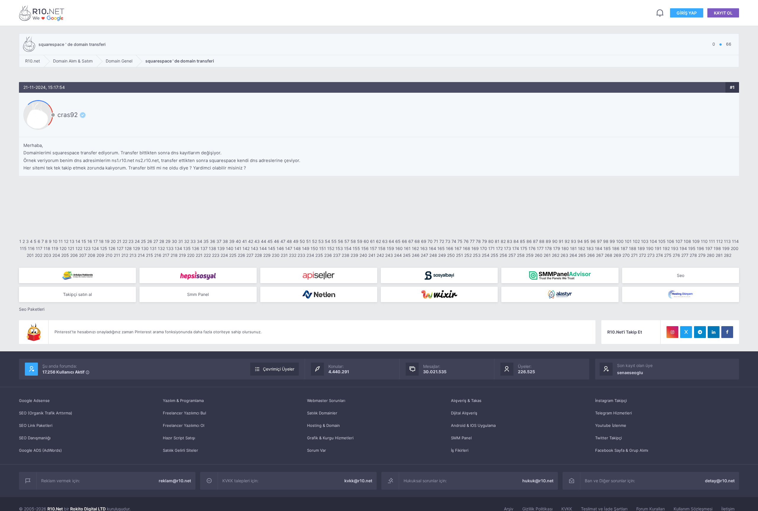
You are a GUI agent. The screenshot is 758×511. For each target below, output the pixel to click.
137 (204, 248)
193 (674, 248)
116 (31, 248)
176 (532, 248)
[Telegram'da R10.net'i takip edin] (700, 332)
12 (66, 241)
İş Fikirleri (459, 450)
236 (328, 255)
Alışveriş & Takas (466, 400)
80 (491, 241)
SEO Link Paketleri (35, 425)
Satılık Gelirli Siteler (180, 450)
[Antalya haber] (77, 275)
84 (516, 241)
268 (608, 255)
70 (430, 241)
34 (199, 241)
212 (124, 255)
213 (132, 255)
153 (339, 248)
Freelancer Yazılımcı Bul (184, 413)
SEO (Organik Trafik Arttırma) (45, 413)
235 (319, 255)
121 (71, 248)
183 (590, 248)
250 (451, 255)
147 (288, 248)
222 (207, 255)
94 (580, 241)
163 (424, 248)
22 (125, 241)
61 (372, 241)
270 (626, 255)
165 (441, 248)
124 (95, 248)
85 (522, 241)
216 (157, 255)
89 (548, 241)
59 (359, 241)
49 (295, 241)
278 (693, 255)
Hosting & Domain (323, 425)
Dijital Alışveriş (464, 413)
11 (61, 241)
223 (215, 255)
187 (624, 248)
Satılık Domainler (322, 413)
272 (642, 255)
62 (378, 241)
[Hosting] (318, 294)
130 (145, 248)
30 (174, 241)
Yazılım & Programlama (183, 400)
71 (436, 241)
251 (459, 255)
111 (712, 241)
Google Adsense (34, 400)
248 (433, 255)
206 (74, 255)
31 (180, 241)
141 (238, 248)
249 (442, 255)
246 (416, 255)
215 (149, 255)
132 (161, 248)
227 (249, 255)
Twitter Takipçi (608, 437)
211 (117, 255)
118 (47, 248)
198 (717, 248)
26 (149, 241)
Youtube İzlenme (610, 425)
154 (347, 248)
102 (636, 241)
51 (308, 241)
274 (659, 255)
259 (530, 255)
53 (321, 241)
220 (191, 255)
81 (497, 241)
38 (225, 241)
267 (599, 255)
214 (141, 255)
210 (109, 255)
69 (423, 241)
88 (542, 241)
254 (485, 255)
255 (494, 255)
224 (224, 255)
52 (314, 241)
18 (101, 241)
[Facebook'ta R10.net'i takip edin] (727, 332)
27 (155, 241)
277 (684, 255)
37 (218, 241)
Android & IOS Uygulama (473, 425)
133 (170, 248)
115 (23, 248)
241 (371, 255)
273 (651, 255)
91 (561, 241)
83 (509, 241)
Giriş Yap (687, 12)
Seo (680, 275)
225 (233, 255)
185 (607, 248)
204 (56, 255)
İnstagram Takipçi (611, 400)
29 (168, 241)
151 (322, 248)
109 (696, 241)
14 (78, 241)
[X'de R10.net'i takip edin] (686, 332)
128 (128, 248)
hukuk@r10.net (537, 480)
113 (727, 241)
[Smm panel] (559, 275)
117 (39, 248)
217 (166, 255)
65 (398, 241)
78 (478, 241)
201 (30, 255)
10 (55, 241)
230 (276, 255)
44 (263, 241)
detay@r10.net (720, 480)
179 (556, 248)
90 (555, 241)
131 (153, 248)
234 (310, 255)
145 (271, 248)
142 (246, 248)
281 (719, 255)
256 (503, 255)
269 (617, 255)
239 (354, 255)
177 (540, 248)
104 (653, 241)
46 (276, 241)
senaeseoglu (630, 372)
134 (178, 248)
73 (447, 241)
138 (212, 248)
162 (415, 248)
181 (573, 248)
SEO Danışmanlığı (35, 437)
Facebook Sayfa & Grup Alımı (621, 450)
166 (449, 248)
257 (512, 255)
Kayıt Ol (723, 12)
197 (708, 248)
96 (593, 241)
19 (107, 241)
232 (292, 255)
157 (373, 248)
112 (719, 241)
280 (710, 255)
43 (257, 241)
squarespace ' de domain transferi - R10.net (42, 13)
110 (704, 241)
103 (644, 241)
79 (484, 241)
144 (263, 248)
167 (458, 248)
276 (676, 255)
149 (305, 248)
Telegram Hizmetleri (613, 413)
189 (641, 248)
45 (270, 241)
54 (327, 241)
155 (356, 248)
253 (477, 255)
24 (137, 241)
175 (523, 248)
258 (521, 255)
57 (346, 241)
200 (734, 248)
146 (280, 248)
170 (483, 248)
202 (38, 255)
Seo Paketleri (31, 309)
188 (632, 248)
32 (186, 241)
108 (687, 241)
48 (289, 241)
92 (567, 241)
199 (726, 248)
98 (605, 241)
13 (72, 241)
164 (432, 248)
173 (507, 248)
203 (47, 255)
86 (529, 241)
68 (417, 241)
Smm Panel (198, 294)
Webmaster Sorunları (326, 400)
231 (284, 255)
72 (441, 241)
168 (466, 248)
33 (193, 241)
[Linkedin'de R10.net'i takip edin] (714, 332)
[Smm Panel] (197, 275)
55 (334, 241)
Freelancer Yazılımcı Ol (183, 425)
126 (111, 248)
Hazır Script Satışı (179, 437)
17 (95, 241)
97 (599, 241)
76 (466, 241)
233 (301, 255)
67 (410, 241)
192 (666, 248)
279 (702, 255)
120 (63, 248)
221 (199, 255)
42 (250, 241)
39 (232, 241)
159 (390, 248)
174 (515, 248)
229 (267, 255)
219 (182, 255)
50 (302, 241)
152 (330, 248)
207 (82, 255)
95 (586, 241)
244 (398, 255)
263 (564, 255)
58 (353, 241)
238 (345, 255)
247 (424, 255)
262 (555, 255)
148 (297, 248)
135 (187, 248)
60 (366, 241)
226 (241, 255)
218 (174, 255)
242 (380, 255)
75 (459, 241)
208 (91, 255)
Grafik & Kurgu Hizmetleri (330, 437)
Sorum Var (316, 450)
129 (136, 248)
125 (103, 248)
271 (634, 255)
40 (238, 241)
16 (89, 241)
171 (491, 248)
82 (503, 241)
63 (385, 241)
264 (573, 255)
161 (407, 248)
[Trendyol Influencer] (439, 294)
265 (582, 255)
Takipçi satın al (77, 294)
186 (615, 248)
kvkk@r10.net (358, 480)
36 (212, 241)
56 (340, 241)
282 (727, 255)
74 (454, 241)
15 (83, 241)
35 (206, 241)
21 (119, 241)
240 (363, 255)
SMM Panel (461, 437)
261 (547, 255)
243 (389, 255)
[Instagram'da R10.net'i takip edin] (672, 332)
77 (472, 241)
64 (391, 241)
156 (365, 248)
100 (620, 241)
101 (628, 241)
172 (499, 248)
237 (337, 255)
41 (244, 241)
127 (120, 248)
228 (258, 255)
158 (382, 248)
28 (161, 241)
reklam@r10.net (175, 480)
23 (131, 241)
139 (221, 248)
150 (314, 248)
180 (565, 248)
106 (670, 241)
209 (100, 255)
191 (658, 248)
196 (700, 248)
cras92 (67, 114)
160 (399, 248)
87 (535, 241)
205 (65, 255)
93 (573, 241)
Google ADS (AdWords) (40, 450)
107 (678, 241)
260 (538, 255)
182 (581, 248)
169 (475, 248)
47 (282, 241)
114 (735, 241)
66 (404, 241)
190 (649, 248)
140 (229, 248)
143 (254, 248)
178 (548, 248)
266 (591, 255)
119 (55, 248)
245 (407, 255)
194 (683, 248)
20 (113, 241)
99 (612, 241)
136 (195, 248)
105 (662, 241)
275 (668, 255)
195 (692, 248)
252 (468, 255)
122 (79, 248)
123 (87, 248)
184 (598, 248)
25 (143, 241)
